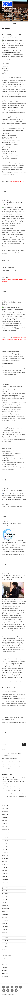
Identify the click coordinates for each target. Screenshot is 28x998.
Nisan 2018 (5, 838)
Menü (14, 23)
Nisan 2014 (5, 914)
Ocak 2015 (4, 891)
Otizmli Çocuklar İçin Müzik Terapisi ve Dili (12, 777)
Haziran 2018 (5, 832)
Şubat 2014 (5, 920)
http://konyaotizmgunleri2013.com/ (13, 506)
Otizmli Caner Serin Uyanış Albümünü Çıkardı (13, 761)
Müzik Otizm (9, 8)
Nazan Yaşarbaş (22, 796)
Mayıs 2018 (5, 835)
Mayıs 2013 (5, 938)
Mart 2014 (4, 917)
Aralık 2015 (5, 870)
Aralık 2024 (5, 808)
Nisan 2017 (5, 841)
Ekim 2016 (4, 849)
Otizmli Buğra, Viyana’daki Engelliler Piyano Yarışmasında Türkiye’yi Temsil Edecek (14, 577)
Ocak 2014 (4, 923)
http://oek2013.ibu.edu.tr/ (17, 554)
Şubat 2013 (5, 946)
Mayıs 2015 (5, 879)
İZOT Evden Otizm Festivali (9, 764)
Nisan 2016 (5, 858)
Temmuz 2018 (5, 829)
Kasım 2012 (5, 949)
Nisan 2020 (5, 817)
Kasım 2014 (5, 896)
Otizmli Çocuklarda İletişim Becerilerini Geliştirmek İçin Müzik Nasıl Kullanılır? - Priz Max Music (13, 781)
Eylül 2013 (4, 935)
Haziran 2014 (5, 908)
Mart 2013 (4, 943)
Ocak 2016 (4, 867)
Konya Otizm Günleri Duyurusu (12, 490)
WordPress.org (6, 976)
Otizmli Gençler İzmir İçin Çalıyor (10, 758)
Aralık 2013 (5, 926)
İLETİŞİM (4, 786)
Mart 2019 (4, 826)
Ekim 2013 (4, 932)
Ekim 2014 (4, 899)
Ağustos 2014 (5, 905)
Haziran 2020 (5, 811)
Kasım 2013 (5, 929)
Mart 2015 (4, 885)
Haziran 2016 (5, 852)
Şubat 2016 (5, 864)
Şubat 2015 (5, 888)
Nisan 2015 (5, 882)
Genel (3, 958)
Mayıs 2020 (5, 814)
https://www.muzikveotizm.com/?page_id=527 (14, 722)
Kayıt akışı (4, 970)
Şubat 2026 (5, 805)
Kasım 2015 (5, 873)
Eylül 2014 (4, 902)
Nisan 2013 (5, 941)
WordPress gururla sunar (8, 994)
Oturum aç (4, 967)
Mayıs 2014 (5, 911)
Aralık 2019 (5, 820)
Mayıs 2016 (5, 855)
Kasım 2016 (5, 846)
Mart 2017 (4, 844)
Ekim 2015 (4, 876)
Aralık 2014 (5, 894)
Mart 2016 (4, 861)
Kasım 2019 (5, 823)
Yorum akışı (5, 973)
